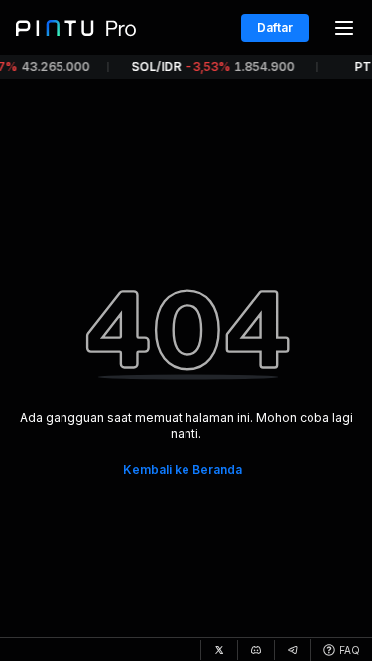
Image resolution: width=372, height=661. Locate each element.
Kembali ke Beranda (182, 469)
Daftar (275, 27)
